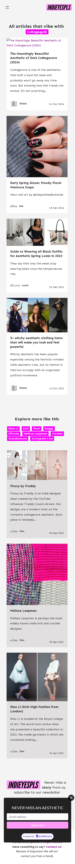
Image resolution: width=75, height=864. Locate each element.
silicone (13, 433)
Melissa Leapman (23, 611)
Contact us (53, 846)
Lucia (25, 285)
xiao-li (13, 428)
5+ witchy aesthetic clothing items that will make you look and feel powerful (36, 342)
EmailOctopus (45, 836)
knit (26, 428)
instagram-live (42, 438)
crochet (57, 433)
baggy (49, 428)
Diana (23, 103)
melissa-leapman (35, 433)
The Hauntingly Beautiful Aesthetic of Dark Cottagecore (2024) (33, 58)
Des (22, 531)
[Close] (71, 798)
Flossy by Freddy (23, 486)
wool (36, 428)
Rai (21, 206)
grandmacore (17, 438)
